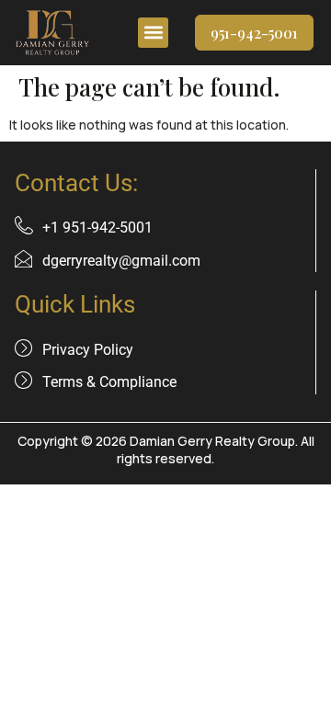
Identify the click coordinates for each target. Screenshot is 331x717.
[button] (153, 32)
